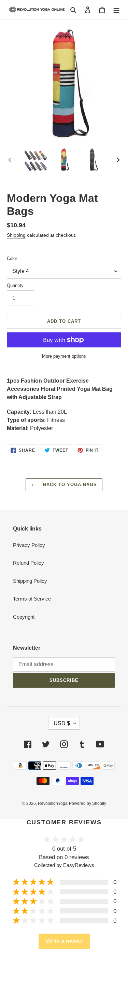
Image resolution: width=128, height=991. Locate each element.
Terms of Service (32, 599)
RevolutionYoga (53, 803)
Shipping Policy (30, 581)
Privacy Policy (29, 545)
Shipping (16, 235)
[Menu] (116, 9)
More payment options (64, 356)
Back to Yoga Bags (69, 484)
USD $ (62, 723)
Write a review (64, 941)
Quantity (15, 285)
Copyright (23, 617)
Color (12, 258)
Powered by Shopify (87, 803)
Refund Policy (28, 563)
